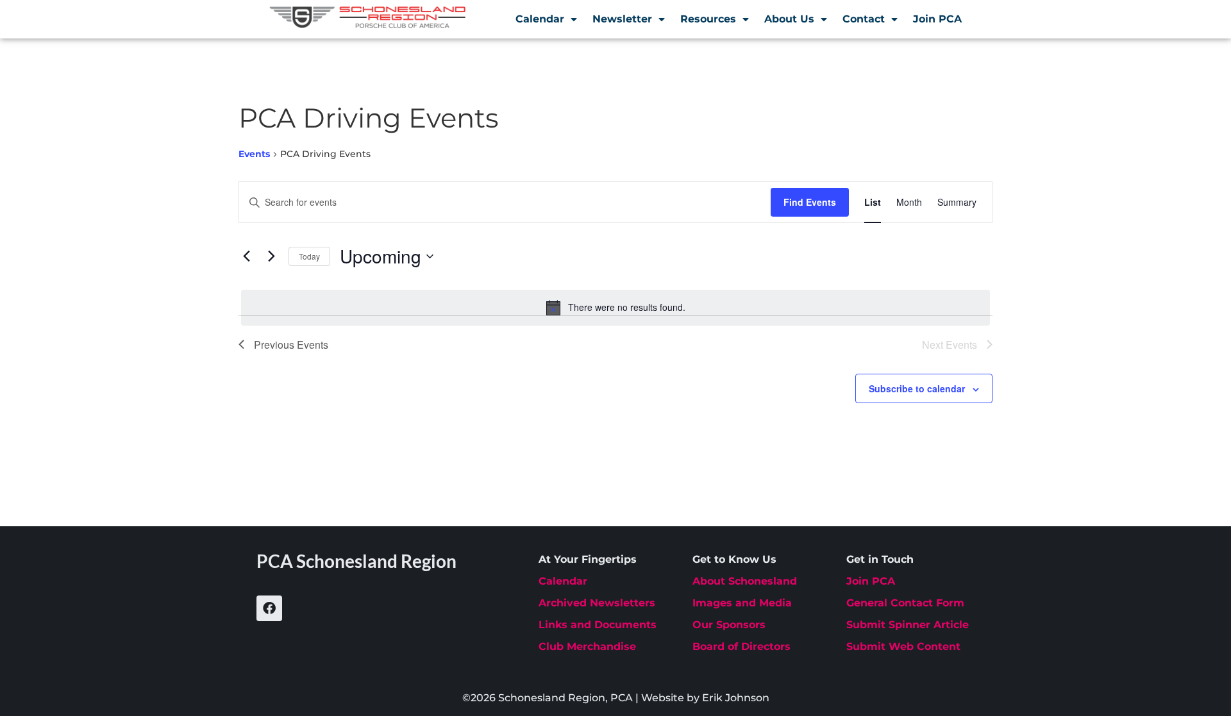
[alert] (615, 308)
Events (254, 154)
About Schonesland (744, 581)
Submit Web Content (903, 646)
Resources (708, 19)
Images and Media (742, 603)
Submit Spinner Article (907, 625)
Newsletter (622, 19)
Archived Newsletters (597, 603)
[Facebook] (269, 608)
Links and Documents (598, 625)
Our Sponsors (729, 625)
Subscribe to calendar (917, 388)
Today (309, 256)
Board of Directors (741, 646)
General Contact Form (905, 603)
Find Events (809, 202)
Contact (863, 19)
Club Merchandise (587, 646)
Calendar (539, 19)
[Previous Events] (246, 256)
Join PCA (937, 19)
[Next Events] (271, 256)
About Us (789, 19)
